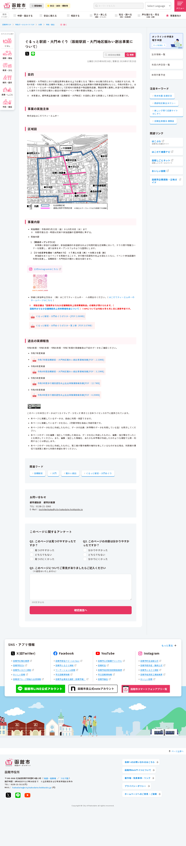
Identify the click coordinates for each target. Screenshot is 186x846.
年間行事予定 (158, 74)
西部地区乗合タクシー (165, 103)
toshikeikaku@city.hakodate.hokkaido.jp (61, 509)
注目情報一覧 (158, 54)
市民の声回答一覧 (161, 64)
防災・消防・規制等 (59, 5)
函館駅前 (38, 473)
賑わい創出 (71, 473)
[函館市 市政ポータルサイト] (15, 5)
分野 (40, 24)
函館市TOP (6, 24)
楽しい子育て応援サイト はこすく (165, 112)
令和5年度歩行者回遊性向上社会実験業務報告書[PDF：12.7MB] (69, 383)
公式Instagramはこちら (46, 269)
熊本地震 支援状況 (163, 95)
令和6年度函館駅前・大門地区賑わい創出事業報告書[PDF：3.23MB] (71, 371)
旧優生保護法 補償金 (164, 121)
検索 (132, 54)
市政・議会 (50, 24)
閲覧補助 (38, 5)
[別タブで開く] (27, 54)
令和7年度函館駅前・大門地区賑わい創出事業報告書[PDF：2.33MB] (71, 359)
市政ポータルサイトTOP (24, 24)
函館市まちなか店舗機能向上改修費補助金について (54, 308)
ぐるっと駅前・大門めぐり (99, 473)
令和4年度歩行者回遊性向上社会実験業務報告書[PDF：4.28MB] (69, 394)
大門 (54, 473)
